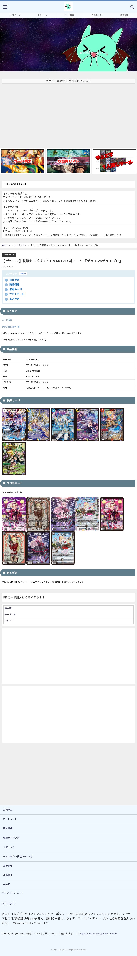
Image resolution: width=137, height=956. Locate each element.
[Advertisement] (68, 114)
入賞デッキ (9, 847)
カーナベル (10, 614)
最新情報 (7, 866)
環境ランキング (11, 838)
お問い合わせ (9, 904)
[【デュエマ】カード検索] (22, 161)
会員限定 (7, 810)
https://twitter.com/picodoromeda (98, 933)
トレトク (9, 620)
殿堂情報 (124, 15)
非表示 (23, 273)
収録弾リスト (97, 15)
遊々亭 (8, 608)
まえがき (12, 280)
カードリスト (9, 255)
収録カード (14, 289)
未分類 (6, 884)
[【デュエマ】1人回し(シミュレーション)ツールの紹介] (114, 161)
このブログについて (12, 893)
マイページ (42, 15)
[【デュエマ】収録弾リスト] (68, 161)
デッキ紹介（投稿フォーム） (18, 856)
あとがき (12, 299)
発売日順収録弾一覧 (11, 327)
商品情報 (12, 284)
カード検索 (69, 15)
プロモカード (15, 294)
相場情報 (7, 875)
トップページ (14, 15)
